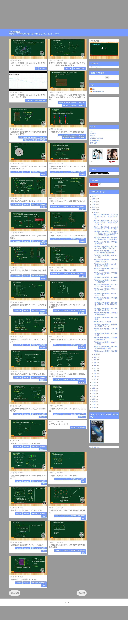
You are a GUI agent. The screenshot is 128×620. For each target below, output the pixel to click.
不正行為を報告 (94, 447)
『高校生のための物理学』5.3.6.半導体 (63, 476)
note (91, 131)
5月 (95, 371)
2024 (94, 199)
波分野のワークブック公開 (58, 424)
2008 (94, 402)
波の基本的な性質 (79, 68)
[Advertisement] (56, 13)
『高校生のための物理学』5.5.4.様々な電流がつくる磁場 (105, 265)
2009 (94, 399)
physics (82, 102)
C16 (93, 89)
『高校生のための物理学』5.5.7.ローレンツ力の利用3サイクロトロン (105, 247)
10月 (95, 357)
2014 (94, 388)
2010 (94, 396)
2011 (94, 393)
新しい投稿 (15, 593)
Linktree (52, 27)
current (18, 481)
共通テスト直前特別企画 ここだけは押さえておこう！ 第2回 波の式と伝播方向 (106, 222)
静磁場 (43, 174)
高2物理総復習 (95, 140)
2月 (95, 379)
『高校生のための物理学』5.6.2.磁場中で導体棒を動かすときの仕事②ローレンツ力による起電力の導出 (67, 97)
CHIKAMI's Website (97, 138)
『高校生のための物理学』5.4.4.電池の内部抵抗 (27, 374)
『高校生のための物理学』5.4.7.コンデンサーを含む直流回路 (105, 285)
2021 (94, 207)
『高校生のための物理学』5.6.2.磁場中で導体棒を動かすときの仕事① (105, 238)
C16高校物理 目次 (95, 41)
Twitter (92, 136)
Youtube (93, 133)
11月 (95, 354)
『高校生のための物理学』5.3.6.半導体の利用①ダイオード (105, 325)
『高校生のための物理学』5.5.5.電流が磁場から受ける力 (105, 260)
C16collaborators (98, 91)
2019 (94, 382)
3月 (95, 376)
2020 (94, 210)
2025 (94, 196)
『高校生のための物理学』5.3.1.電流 (23, 579)
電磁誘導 (82, 105)
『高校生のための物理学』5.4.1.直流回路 (25, 443)
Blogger (68, 602)
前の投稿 (82, 593)
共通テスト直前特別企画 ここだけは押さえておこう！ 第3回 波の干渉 (106, 216)
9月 (95, 360)
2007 (94, 404)
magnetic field (16, 172)
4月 (95, 373)
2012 (94, 391)
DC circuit (18, 310)
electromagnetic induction (68, 102)
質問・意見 (93, 143)
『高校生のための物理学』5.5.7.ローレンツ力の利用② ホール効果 (105, 251)
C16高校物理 (13, 27)
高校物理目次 (25, 27)
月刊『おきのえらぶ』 (39, 27)
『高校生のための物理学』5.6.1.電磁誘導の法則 (66, 132)
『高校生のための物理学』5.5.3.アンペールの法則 (67, 236)
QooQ (67, 608)
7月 (95, 365)
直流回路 (42, 313)
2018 (94, 385)
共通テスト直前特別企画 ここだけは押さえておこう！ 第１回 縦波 (106, 227)
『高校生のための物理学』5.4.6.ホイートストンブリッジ (105, 289)
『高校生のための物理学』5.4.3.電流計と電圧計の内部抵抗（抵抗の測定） (105, 303)
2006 (94, 407)
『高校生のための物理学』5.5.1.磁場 (62, 270)
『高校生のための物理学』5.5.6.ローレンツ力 (26, 201)
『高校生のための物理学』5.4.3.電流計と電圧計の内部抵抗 (105, 309)
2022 (94, 204)
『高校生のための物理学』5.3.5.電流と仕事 (26, 510)
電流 (44, 484)
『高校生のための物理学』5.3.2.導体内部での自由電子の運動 (105, 347)
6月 (95, 368)
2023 (94, 201)
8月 (95, 362)
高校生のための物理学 (69, 105)
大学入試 (42, 68)
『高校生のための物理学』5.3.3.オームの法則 (26, 545)
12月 (95, 212)
